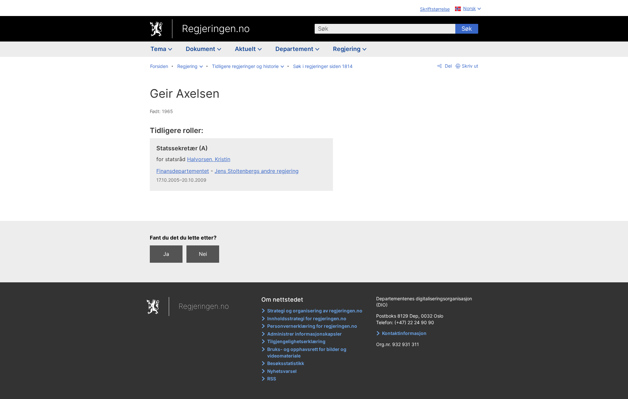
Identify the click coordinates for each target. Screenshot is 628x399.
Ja (166, 254)
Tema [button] (158, 48)
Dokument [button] (201, 48)
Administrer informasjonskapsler (304, 334)
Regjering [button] (347, 48)
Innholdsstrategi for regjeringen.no (306, 318)
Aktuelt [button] (246, 48)
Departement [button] (295, 48)
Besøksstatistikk (285, 363)
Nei (203, 254)
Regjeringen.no (216, 28)
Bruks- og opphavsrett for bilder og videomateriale (306, 352)
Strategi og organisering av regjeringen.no (314, 310)
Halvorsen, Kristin (208, 159)
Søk (467, 28)
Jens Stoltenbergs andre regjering (257, 171)
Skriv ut (470, 66)
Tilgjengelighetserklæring (296, 341)
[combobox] (385, 29)
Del (448, 66)
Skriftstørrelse (435, 9)
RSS (271, 378)
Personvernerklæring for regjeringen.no (312, 326)
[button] (190, 66)
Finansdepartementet (182, 171)
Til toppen (244, 211)
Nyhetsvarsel (282, 371)
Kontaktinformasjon (404, 333)
